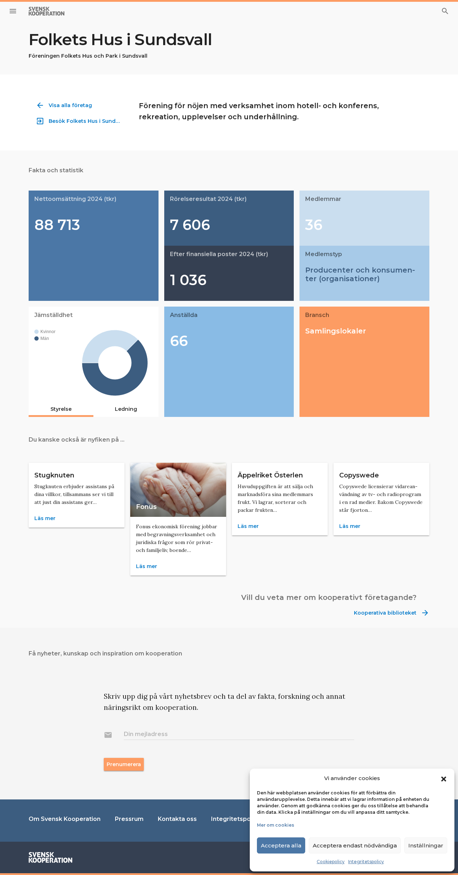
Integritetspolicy (366, 861)
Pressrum (129, 819)
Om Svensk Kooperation (65, 819)
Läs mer (44, 518)
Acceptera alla (281, 845)
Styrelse (61, 409)
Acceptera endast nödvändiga (355, 845)
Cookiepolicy (331, 861)
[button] (443, 778)
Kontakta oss (177, 819)
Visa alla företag (64, 105)
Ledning (126, 409)
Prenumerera (124, 764)
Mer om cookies (275, 825)
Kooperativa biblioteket (391, 613)
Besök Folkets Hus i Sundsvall (80, 121)
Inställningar (425, 845)
